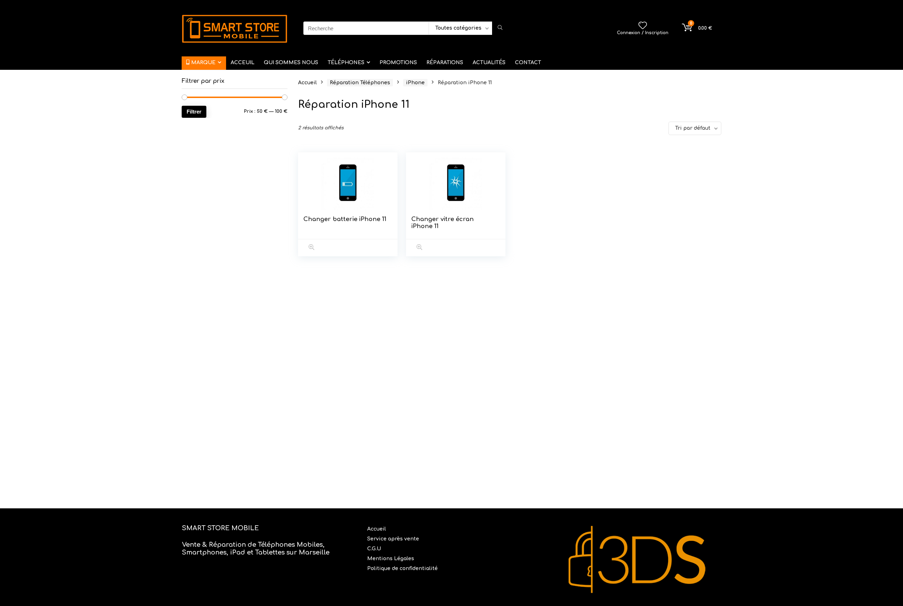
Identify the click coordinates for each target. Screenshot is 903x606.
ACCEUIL (242, 62)
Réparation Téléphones (360, 82)
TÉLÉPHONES (346, 62)
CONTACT (528, 62)
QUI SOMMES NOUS (291, 62)
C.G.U (374, 548)
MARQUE (203, 62)
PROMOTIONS (398, 62)
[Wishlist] (642, 26)
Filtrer (194, 112)
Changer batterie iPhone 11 (344, 219)
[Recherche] (500, 28)
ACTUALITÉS (489, 62)
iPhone (415, 82)
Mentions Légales (391, 558)
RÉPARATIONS (444, 62)
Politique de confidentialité (402, 568)
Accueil (307, 82)
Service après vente (393, 538)
